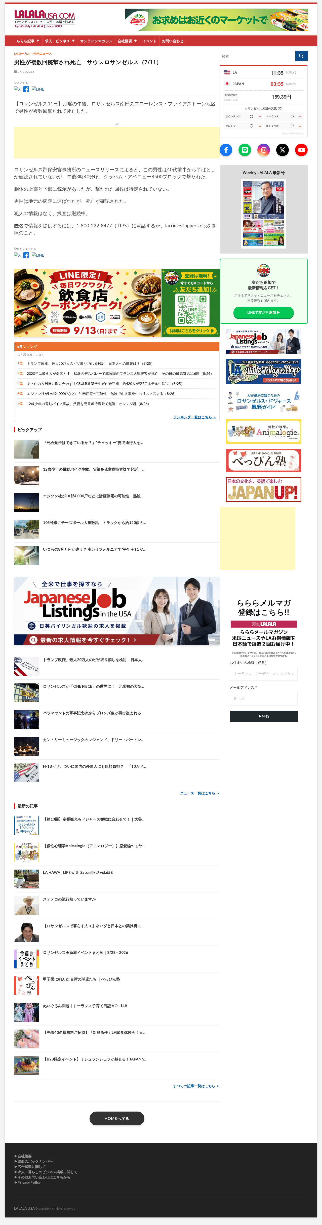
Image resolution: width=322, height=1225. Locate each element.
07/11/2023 (25, 71)
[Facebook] (226, 150)
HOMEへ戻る (117, 1118)
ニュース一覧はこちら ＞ (200, 793)
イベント (149, 41)
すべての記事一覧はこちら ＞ (196, 1086)
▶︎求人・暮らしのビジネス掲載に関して (45, 1172)
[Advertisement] (117, 142)
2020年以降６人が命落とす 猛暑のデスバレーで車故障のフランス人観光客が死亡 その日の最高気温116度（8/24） (120, 373)
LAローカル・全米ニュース (33, 53)
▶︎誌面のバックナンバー (33, 1161)
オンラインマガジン (96, 41)
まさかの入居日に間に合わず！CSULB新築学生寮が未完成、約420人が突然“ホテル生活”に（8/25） (105, 383)
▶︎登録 (263, 716)
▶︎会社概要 (23, 1156)
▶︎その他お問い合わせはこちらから (42, 1177)
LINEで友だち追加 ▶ (263, 312)
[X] (282, 150)
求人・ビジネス (57, 41)
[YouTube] (301, 150)
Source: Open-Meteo (292, 133)
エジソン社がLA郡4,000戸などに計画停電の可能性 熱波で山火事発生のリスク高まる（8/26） (102, 393)
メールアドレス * (243, 687)
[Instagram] (263, 150)
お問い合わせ (172, 41)
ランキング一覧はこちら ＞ (194, 417)
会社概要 (125, 41)
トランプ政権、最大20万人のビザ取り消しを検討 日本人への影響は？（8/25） (90, 363)
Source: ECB (231, 100)
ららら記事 (25, 41)
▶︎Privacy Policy (27, 1182)
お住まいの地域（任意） (249, 662)
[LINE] (244, 150)
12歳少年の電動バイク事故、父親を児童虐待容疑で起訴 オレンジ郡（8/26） (89, 403)
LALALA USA (24, 1208)
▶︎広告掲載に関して (30, 1166)
